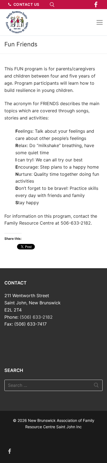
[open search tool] (52, 4)
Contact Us (26, 4)
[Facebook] (96, 4)
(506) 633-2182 (36, 317)
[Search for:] (53, 385)
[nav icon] (100, 22)
